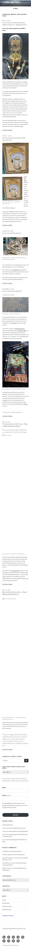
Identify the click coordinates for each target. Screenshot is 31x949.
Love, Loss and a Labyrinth (12, 291)
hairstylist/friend (19, 328)
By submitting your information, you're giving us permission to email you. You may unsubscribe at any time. (14, 805)
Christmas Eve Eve (7, 825)
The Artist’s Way (21, 330)
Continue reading (7, 130)
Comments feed (7, 906)
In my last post (25, 178)
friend (25, 404)
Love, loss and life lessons (11, 233)
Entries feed (5, 903)
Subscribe (15, 815)
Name (4, 787)
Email (6, 795)
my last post (15, 270)
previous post (15, 570)
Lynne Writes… (11, 2)
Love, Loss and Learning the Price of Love (14, 828)
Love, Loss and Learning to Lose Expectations (15, 831)
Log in (4, 900)
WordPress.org (6, 909)
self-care (14, 323)
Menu (16, 8)
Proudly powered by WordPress (10, 945)
